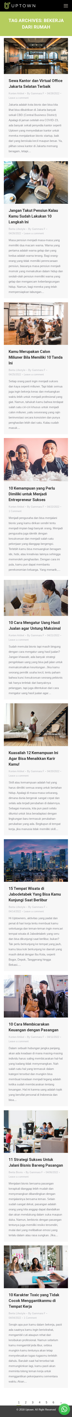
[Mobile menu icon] (66, 5)
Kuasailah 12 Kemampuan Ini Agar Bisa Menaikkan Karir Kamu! (33, 758)
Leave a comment (19, 97)
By (35, 93)
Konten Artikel (16, 93)
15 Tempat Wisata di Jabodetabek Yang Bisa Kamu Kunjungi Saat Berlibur (35, 894)
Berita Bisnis (16, 1172)
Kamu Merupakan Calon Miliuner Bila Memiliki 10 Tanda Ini (36, 357)
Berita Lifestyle (17, 229)
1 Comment (15, 511)
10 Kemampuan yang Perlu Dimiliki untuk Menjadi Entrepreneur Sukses (32, 494)
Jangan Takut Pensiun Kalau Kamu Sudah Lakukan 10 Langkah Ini (33, 216)
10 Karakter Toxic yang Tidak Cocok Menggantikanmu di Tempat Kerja (34, 1301)
